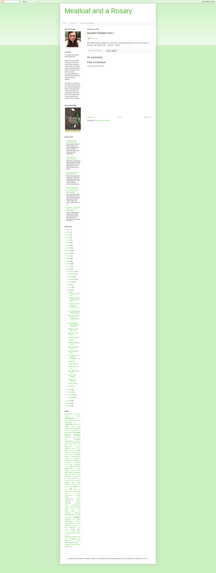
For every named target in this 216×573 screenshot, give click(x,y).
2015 (68, 245)
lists (75, 489)
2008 (68, 264)
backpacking (72, 450)
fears (66, 474)
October (70, 276)
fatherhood (77, 472)
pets (78, 509)
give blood (68, 478)
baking (78, 450)
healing (78, 480)
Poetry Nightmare (73, 364)
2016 (68, 243)
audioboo (73, 448)
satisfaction (68, 521)
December (71, 271)
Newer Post (91, 117)
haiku (66, 480)
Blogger (145, 558)
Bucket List (77, 420)
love (66, 491)
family (71, 472)
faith (66, 472)
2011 (68, 256)
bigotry (78, 452)
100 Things (71, 361)
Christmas (68, 422)
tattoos (78, 533)
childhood (77, 460)
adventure (68, 447)
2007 (68, 266)
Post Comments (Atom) (103, 120)
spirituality (67, 531)
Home (120, 117)
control (66, 466)
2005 (68, 401)
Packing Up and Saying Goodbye (71, 141)
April (69, 389)
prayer (78, 511)
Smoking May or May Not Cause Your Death (73, 324)
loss (79, 489)
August (70, 282)
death (78, 466)
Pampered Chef (70, 437)
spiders (78, 529)
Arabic (78, 416)
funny (71, 476)
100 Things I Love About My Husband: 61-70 (74, 357)
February (71, 395)
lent (79, 486)
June (70, 287)
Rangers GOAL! (73, 383)
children (77, 462)
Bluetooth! (71, 386)
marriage (77, 491)
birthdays (77, 454)
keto (71, 486)
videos (73, 544)
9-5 (74, 414)
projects (77, 513)
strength (67, 533)
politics (73, 511)
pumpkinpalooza (70, 515)
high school (76, 482)
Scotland (77, 439)
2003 (68, 406)
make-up (71, 491)
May (69, 290)
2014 (68, 248)
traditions (67, 540)
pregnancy (68, 513)
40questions (68, 414)
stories (78, 531)
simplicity (72, 527)
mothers (78, 499)
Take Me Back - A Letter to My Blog (71, 158)
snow (79, 527)
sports (73, 531)
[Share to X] (111, 51)
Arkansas (69, 418)
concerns (77, 464)
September (71, 279)
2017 (68, 240)
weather (77, 544)
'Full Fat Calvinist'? (73, 337)
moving (77, 503)
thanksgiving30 (70, 537)
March (70, 392)
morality (78, 497)
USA (72, 443)
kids (76, 486)
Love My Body (76, 428)
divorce (67, 470)
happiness (73, 480)
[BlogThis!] (109, 51)
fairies (78, 470)
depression (69, 468)
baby (66, 450)
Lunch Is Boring (69, 430)
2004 (68, 403)
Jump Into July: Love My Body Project (72, 173)
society (72, 529)
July (69, 284)
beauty (73, 452)
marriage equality (72, 493)
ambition (78, 446)
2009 (68, 261)
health (67, 482)
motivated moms (72, 501)
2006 (68, 269)
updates (67, 544)
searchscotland (69, 523)
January (71, 397)
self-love (78, 523)
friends (67, 476)
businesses (77, 458)
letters (66, 489)
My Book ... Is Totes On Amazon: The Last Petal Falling (73, 209)
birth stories (69, 454)
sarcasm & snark (72, 519)
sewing (67, 525)
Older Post (147, 117)
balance (67, 452)
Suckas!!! (71, 340)
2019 (68, 235)
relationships (68, 517)
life (70, 489)
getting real (77, 476)
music (66, 505)
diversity (78, 468)
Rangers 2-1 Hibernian (72, 380)
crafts (71, 466)
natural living (69, 507)
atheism (67, 449)
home (65, 23)
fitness (74, 474)
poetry (67, 511)
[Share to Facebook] (113, 51)
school (78, 521)
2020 (68, 232)
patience (73, 509)
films (70, 474)
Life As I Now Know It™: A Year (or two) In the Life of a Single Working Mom (72, 190)
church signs (69, 464)
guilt (79, 478)
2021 (68, 229)
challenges (68, 460)
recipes (78, 515)
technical (67, 535)
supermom (73, 533)
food (78, 474)
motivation (68, 503)
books (67, 456)
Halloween (68, 428)
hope (78, 484)
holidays (68, 484)
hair (69, 480)
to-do (79, 539)
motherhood (69, 499)
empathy (73, 470)
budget (66, 458)
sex (72, 525)
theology (73, 539)
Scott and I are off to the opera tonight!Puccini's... (74, 306)
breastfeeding (76, 456)
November (71, 274)
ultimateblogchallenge (71, 542)
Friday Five (76, 426)
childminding (68, 462)
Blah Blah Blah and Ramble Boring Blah (74, 299)
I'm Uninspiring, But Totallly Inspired (74, 312)
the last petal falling (87, 23)
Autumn (71, 420)
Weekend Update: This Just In (73, 329)
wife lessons (68, 546)
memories (68, 495)
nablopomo (76, 505)
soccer (67, 529)
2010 (68, 258)
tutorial (78, 540)
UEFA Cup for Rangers (72, 375)
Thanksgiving (69, 441)
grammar (74, 478)
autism (78, 448)
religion (76, 517)
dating (74, 466)
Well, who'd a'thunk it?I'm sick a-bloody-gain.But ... (74, 318)
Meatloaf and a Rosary (98, 11)
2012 (68, 253)
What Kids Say (74, 445)
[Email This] (107, 51)
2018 (68, 237)
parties (67, 509)
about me (73, 23)
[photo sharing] (93, 38)
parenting (77, 507)
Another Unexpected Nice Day (74, 293)
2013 (68, 250)
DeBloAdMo (69, 424)
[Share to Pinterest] (115, 51)
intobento (67, 486)
